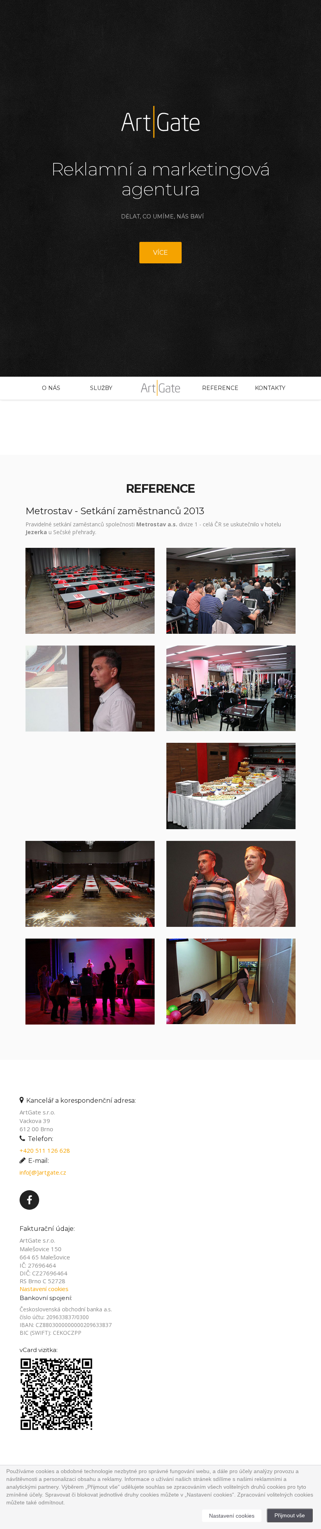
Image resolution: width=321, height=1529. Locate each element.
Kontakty (270, 388)
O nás (51, 388)
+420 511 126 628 (45, 1150)
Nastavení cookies (44, 1289)
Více (160, 252)
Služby (101, 388)
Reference (220, 388)
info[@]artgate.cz (43, 1172)
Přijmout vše (289, 1515)
